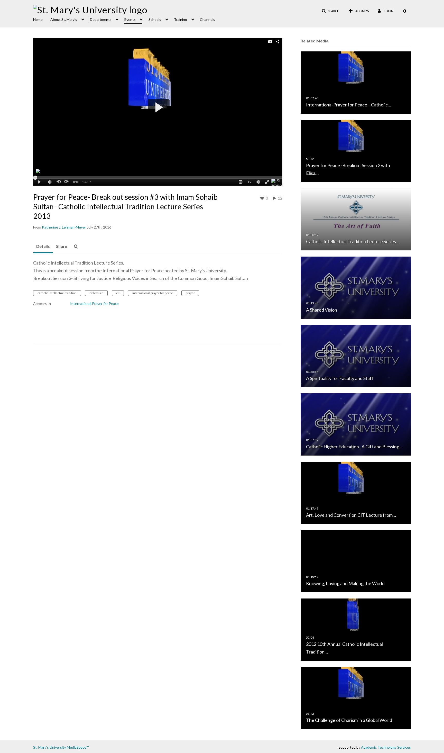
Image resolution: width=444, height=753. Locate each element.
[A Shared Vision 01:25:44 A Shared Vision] (356, 287)
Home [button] (38, 19)
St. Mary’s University (49, 747)
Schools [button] (155, 19)
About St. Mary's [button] (63, 19)
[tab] (43, 246)
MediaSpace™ (78, 747)
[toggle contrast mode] (404, 11)
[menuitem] (41, 19)
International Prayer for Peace (94, 303)
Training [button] (180, 19)
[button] (330, 11)
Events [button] (130, 19)
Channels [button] (207, 19)
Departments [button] (101, 19)
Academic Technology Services (386, 747)
